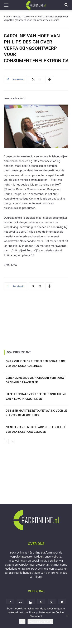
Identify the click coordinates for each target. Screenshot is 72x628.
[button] (6, 5)
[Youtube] (62, 602)
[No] (67, 616)
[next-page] (12, 441)
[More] (49, 79)
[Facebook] (10, 602)
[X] (51, 602)
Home (7, 16)
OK (22, 621)
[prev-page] (6, 441)
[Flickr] (20, 602)
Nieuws (17, 16)
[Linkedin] (31, 602)
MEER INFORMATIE (40, 621)
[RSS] (41, 602)
